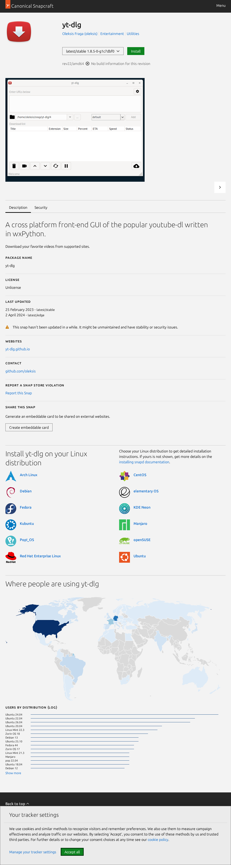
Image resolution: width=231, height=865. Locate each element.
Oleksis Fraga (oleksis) (80, 34)
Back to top (15, 804)
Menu (221, 5)
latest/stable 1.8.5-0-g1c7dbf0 (91, 51)
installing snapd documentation (144, 462)
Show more (13, 773)
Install (136, 51)
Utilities (133, 34)
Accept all (72, 852)
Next (220, 187)
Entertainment (112, 34)
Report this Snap (18, 393)
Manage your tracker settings (32, 852)
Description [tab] (18, 207)
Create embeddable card (29, 427)
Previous (207, 187)
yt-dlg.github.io (17, 349)
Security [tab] (41, 207)
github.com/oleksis (20, 371)
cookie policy (158, 839)
